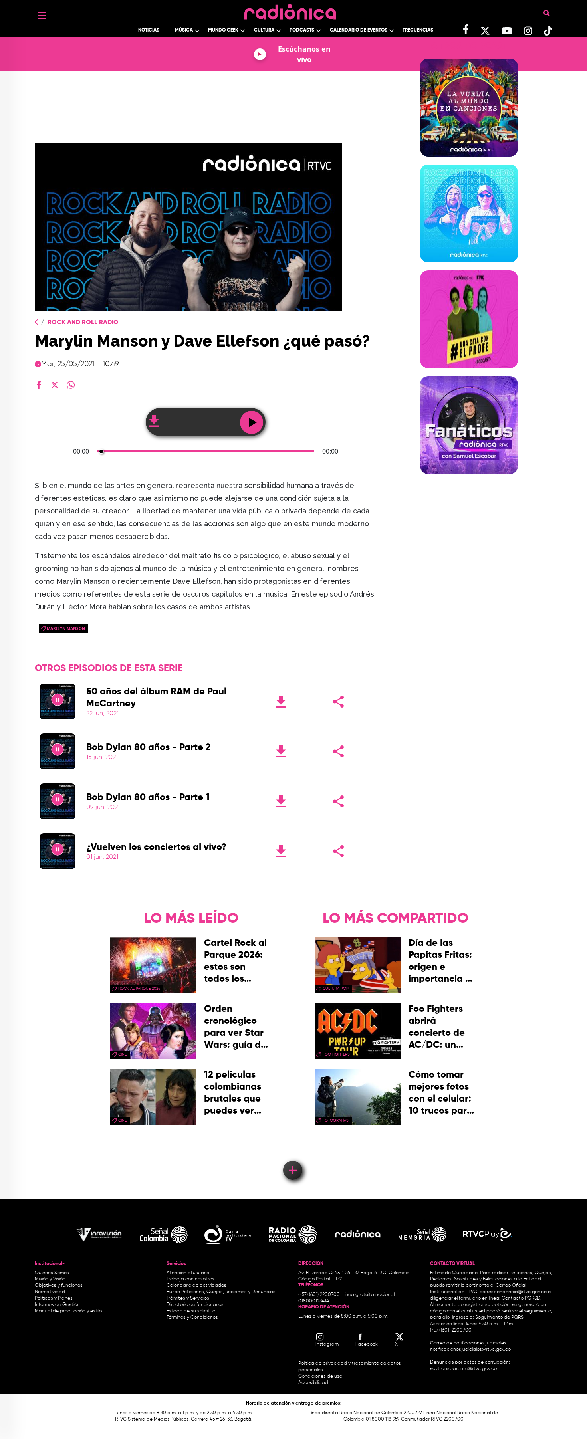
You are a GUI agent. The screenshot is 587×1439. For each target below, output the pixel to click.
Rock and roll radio (469, 267)
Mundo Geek (223, 30)
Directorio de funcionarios (195, 1304)
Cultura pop (336, 989)
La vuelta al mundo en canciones (469, 161)
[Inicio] (290, 9)
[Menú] (42, 15)
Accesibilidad (313, 1382)
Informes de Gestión (57, 1304)
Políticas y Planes (54, 1298)
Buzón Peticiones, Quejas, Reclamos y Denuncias (221, 1292)
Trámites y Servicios (188, 1298)
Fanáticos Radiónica (469, 478)
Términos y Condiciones (192, 1317)
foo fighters (336, 1054)
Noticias (148, 30)
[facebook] (39, 385)
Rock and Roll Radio (83, 322)
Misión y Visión (50, 1279)
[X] (55, 385)
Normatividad (50, 1292)
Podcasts (302, 30)
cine (122, 1054)
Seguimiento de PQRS (499, 1317)
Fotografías (336, 1120)
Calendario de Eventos (358, 30)
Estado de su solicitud (191, 1311)
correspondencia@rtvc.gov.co (513, 1292)
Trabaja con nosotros (190, 1279)
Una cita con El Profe (469, 373)
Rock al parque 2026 (139, 989)
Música (184, 30)
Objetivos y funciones (59, 1285)
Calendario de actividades (196, 1285)
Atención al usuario (188, 1273)
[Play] (57, 702)
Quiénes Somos (52, 1273)
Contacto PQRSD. (521, 1298)
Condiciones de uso (320, 1376)
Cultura (264, 30)
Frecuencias (418, 30)
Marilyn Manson (66, 628)
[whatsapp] (71, 385)
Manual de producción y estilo (68, 1311)
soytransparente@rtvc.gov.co (463, 1368)
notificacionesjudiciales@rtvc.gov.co (470, 1349)
